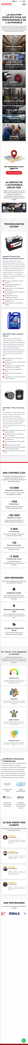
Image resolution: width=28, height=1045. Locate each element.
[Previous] (3, 913)
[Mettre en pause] (24, 205)
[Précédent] (4, 207)
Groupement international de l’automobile (7, 804)
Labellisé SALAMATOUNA (20, 790)
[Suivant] (24, 207)
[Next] (24, 913)
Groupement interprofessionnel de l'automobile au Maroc (21, 805)
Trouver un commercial (14, 172)
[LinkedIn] (10, 1)
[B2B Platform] (14, 1)
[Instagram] (4, 1)
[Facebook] (2, 1)
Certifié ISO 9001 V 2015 (7, 790)
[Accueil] (6, 4)
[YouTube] (7, 1)
